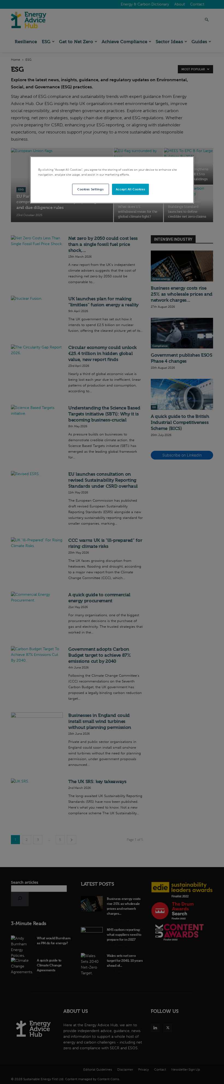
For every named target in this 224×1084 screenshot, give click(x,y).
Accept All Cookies (130, 189)
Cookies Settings (90, 189)
